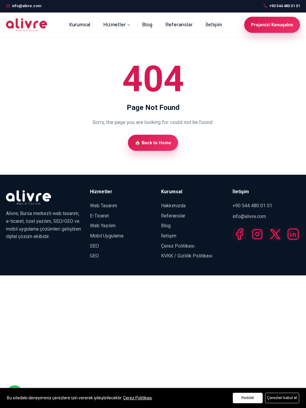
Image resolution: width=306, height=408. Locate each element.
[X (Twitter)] (275, 236)
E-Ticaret (99, 216)
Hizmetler (114, 24)
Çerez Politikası (178, 246)
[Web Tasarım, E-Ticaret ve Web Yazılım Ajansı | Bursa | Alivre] (26, 25)
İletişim (214, 24)
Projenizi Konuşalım (272, 24)
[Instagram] (257, 236)
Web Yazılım (103, 225)
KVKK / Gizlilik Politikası (186, 256)
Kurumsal (79, 24)
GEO (94, 256)
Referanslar (179, 24)
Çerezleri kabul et (282, 397)
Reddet (247, 397)
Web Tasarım (103, 205)
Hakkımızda (173, 205)
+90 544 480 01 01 (252, 205)
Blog (147, 24)
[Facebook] (239, 236)
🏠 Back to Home (153, 142)
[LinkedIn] (293, 236)
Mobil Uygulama (106, 236)
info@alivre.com (249, 216)
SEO (94, 246)
